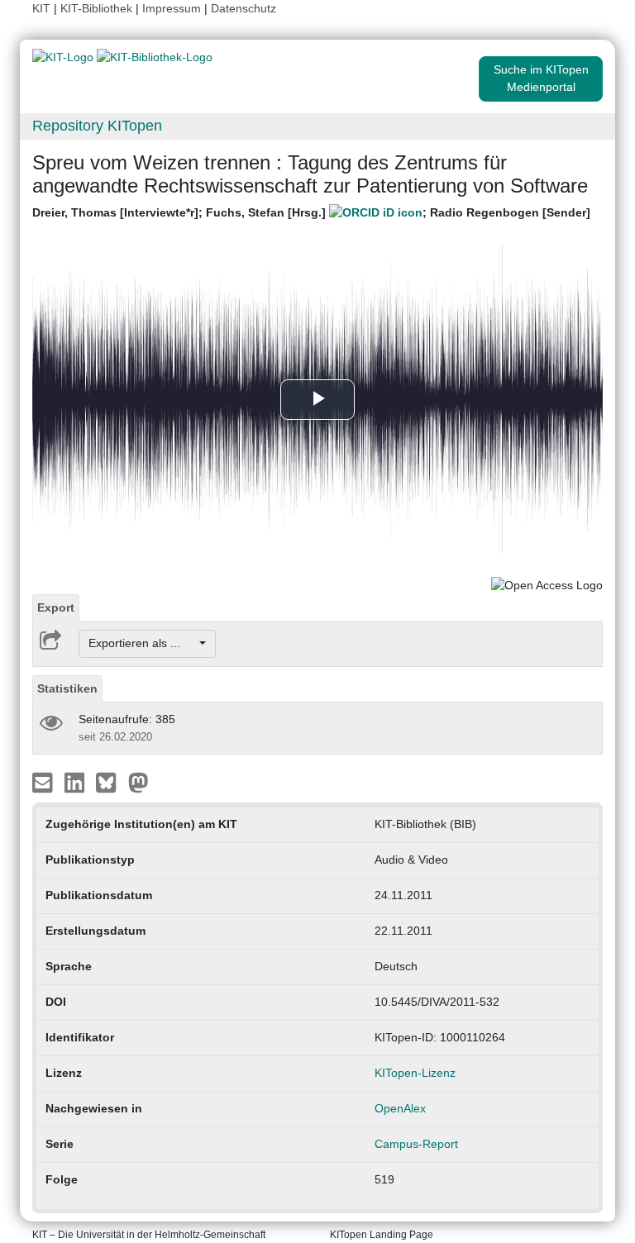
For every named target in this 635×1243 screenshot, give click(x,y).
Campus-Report (416, 1143)
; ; (311, 212)
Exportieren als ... (142, 643)
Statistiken (67, 688)
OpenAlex (400, 1108)
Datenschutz (243, 8)
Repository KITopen (97, 125)
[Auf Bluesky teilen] (110, 781)
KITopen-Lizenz (415, 1072)
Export (55, 607)
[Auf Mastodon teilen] (138, 781)
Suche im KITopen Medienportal (541, 78)
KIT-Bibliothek (98, 8)
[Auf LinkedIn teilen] (76, 781)
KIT (41, 8)
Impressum (171, 8)
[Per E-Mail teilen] (44, 781)
